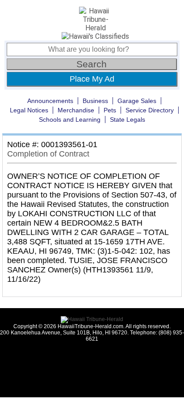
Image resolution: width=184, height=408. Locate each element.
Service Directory (149, 110)
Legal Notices (29, 110)
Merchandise (76, 110)
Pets (110, 110)
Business (95, 100)
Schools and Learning (69, 119)
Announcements (50, 100)
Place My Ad (92, 78)
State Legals (127, 119)
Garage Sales (136, 100)
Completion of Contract (48, 153)
